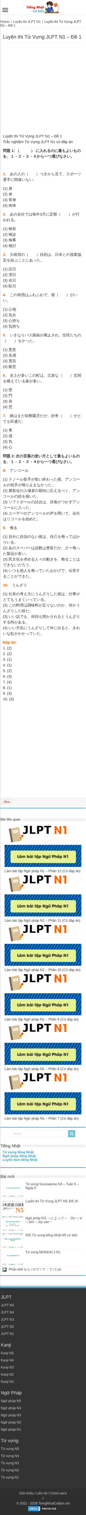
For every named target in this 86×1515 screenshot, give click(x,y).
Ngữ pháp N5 (11, 1401)
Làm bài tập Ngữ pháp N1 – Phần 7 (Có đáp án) (42, 1118)
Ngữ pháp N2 (11, 1422)
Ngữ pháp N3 (11, 1415)
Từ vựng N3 (10, 1463)
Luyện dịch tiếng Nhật (20, 1160)
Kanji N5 (7, 1353)
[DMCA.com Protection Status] (43, 1508)
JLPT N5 (7, 1305)
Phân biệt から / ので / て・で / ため (35, 1269)
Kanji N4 (7, 1360)
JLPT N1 (7, 1334)
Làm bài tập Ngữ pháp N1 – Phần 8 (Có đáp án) (42, 1069)
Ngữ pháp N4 (11, 1408)
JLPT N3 (7, 1319)
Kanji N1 (7, 1381)
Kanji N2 (7, 1374)
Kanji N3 (7, 1367)
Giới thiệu (26, 1493)
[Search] (71, 1133)
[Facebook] (43, 1498)
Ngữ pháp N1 (11, 1429)
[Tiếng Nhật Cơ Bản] (43, 6)
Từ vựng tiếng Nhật (18, 1152)
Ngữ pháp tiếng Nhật (19, 1156)
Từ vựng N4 (10, 1456)
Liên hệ (41, 1493)
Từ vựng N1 (10, 1477)
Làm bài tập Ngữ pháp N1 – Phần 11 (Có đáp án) (42, 921)
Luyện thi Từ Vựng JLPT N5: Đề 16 (51, 1201)
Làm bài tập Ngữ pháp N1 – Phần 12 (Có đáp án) (43, 871)
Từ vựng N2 (10, 1470)
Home (4, 22)
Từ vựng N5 (10, 1449)
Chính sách (58, 1493)
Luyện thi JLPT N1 (27, 22)
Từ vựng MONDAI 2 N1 (43, 1252)
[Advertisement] (43, 88)
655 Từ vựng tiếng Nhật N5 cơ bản (51, 1235)
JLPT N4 (7, 1312)
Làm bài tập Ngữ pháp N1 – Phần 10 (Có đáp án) (43, 970)
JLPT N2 (7, 1326)
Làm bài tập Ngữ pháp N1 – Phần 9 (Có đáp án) (42, 1019)
